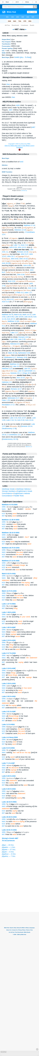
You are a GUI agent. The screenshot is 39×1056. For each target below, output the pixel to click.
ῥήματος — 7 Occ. (9, 856)
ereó (21, 162)
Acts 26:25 (6, 263)
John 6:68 (27, 265)
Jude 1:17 (28, 293)
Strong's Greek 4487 (10, 838)
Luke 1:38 (13, 339)
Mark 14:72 (27, 314)
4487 (10, 110)
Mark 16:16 (12, 353)
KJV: (3, 514)
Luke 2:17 (14, 333)
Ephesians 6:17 (10, 357)
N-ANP (13, 668)
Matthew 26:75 (7, 314)
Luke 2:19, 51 (11, 420)
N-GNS (17, 548)
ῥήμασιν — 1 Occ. (9, 847)
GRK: (4, 507)
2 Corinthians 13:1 (14, 435)
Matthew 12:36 (13, 321)
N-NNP (13, 627)
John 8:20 (13, 247)
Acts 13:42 (29, 420)
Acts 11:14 (32, 288)
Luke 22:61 (6, 830)
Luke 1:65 (6, 627)
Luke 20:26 (28, 317)
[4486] (2, 473)
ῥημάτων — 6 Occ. (9, 854)
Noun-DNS (13, 737)
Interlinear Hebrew (23, 489)
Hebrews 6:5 (15, 344)
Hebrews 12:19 (20, 230)
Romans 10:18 (22, 252)
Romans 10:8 (23, 337)
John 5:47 (24, 254)
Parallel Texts (19, 496)
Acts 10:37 (22, 418)
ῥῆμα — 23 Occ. (8, 845)
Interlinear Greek (8, 489)
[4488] (36, 473)
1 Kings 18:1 (26, 373)
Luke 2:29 (21, 339)
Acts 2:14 (24, 245)
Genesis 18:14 (26, 426)
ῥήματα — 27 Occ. (9, 849)
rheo (8, 84)
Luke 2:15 (13, 418)
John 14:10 (23, 259)
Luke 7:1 (16, 245)
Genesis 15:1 (15, 373)
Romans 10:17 (16, 389)
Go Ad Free (3, 1051)
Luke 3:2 (21, 371)
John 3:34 (20, 274)
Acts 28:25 (11, 319)
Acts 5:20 (11, 281)
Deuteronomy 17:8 (9, 428)
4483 (18, 105)
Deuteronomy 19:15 (9, 439)
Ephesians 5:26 (24, 353)
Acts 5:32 (20, 420)
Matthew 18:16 (8, 533)
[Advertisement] (19, 900)
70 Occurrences (8, 841)
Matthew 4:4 (14, 364)
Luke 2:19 (6, 668)
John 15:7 (11, 256)
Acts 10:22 (21, 378)
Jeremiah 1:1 (30, 371)
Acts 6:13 (5, 302)
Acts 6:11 (10, 299)
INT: (3, 516)
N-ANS (16, 561)
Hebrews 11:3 (7, 368)
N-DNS (15, 505)
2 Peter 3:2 (19, 293)
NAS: (4, 509)
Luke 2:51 (6, 711)
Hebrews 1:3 (6, 382)
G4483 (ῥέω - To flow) (22, 57)
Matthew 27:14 (29, 225)
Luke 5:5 (27, 368)
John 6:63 (14, 259)
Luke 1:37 (6, 604)
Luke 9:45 (10, 317)
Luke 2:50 (6, 696)
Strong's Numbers (8, 491)
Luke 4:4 (16, 366)
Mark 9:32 (18, 314)
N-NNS (16, 520)
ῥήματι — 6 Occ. (8, 852)
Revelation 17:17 (8, 405)
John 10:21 (22, 247)
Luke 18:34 (19, 317)
